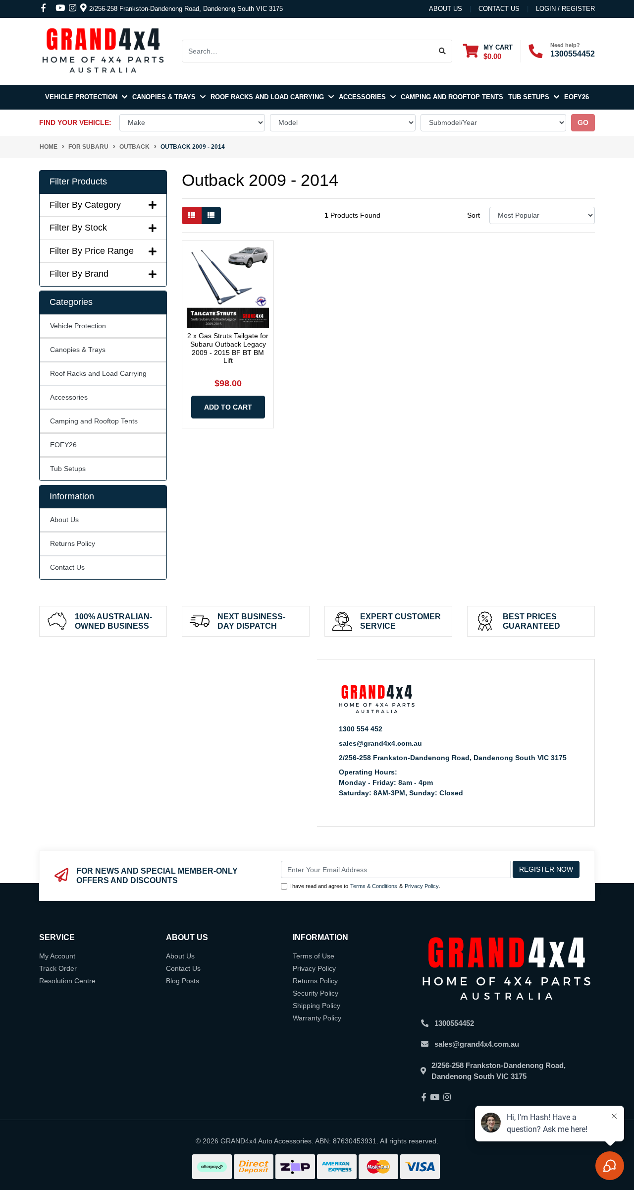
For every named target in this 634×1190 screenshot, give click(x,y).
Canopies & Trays (165, 97)
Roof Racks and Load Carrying (268, 97)
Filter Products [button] (78, 181)
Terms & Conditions (373, 886)
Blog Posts (182, 981)
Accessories (363, 97)
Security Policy (315, 993)
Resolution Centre (67, 981)
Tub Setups (529, 97)
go (583, 122)
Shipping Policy (316, 1006)
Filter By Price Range (92, 251)
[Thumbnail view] (192, 215)
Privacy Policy (422, 886)
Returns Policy (72, 543)
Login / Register (565, 8)
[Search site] (442, 51)
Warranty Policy (317, 1018)
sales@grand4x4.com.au (380, 743)
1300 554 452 (360, 729)
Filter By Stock (78, 228)
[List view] (211, 215)
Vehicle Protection (82, 97)
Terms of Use (313, 956)
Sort (473, 215)
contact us (499, 8)
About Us (445, 8)
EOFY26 (576, 97)
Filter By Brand (79, 274)
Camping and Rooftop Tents (452, 97)
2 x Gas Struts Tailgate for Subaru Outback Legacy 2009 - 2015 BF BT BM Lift (227, 348)
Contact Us (67, 567)
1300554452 (572, 54)
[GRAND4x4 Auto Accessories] (103, 51)
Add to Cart (228, 407)
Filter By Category (85, 205)
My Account (57, 956)
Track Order (58, 968)
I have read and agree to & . (364, 886)
